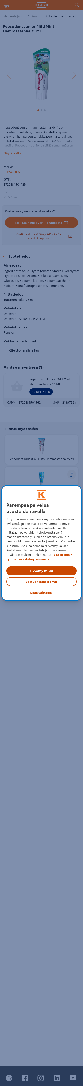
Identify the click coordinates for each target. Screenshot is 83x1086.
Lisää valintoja (41, 592)
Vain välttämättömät (41, 581)
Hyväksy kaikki (41, 570)
